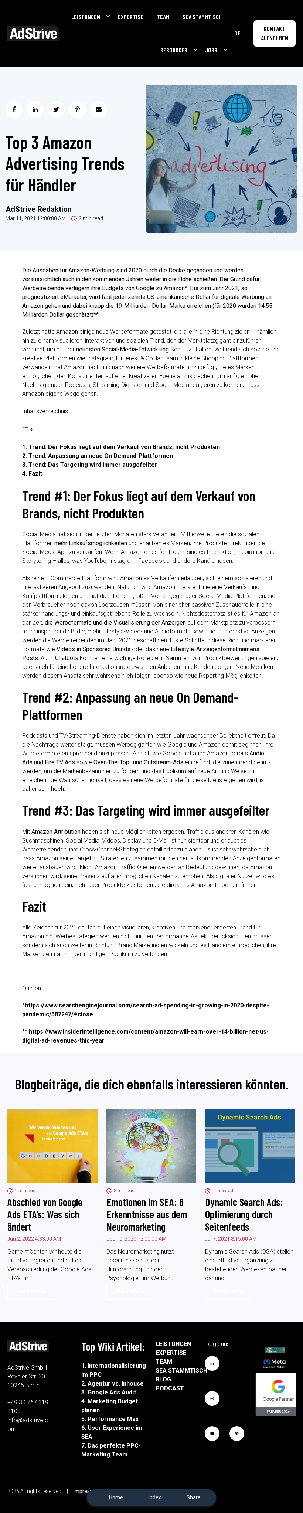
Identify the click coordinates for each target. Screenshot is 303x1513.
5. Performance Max (110, 1418)
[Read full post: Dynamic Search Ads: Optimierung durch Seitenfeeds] (250, 1146)
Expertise (130, 16)
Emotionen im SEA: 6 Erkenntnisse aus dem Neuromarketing (146, 1214)
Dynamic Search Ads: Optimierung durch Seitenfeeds (244, 1214)
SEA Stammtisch (202, 16)
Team (163, 16)
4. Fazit (32, 473)
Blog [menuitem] (163, 1379)
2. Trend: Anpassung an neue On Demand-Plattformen (97, 455)
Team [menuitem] (164, 1361)
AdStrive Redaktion (39, 209)
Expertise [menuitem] (171, 1352)
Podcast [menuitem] (170, 1388)
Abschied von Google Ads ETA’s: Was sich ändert (44, 1214)
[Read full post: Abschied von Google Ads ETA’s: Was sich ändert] (52, 1146)
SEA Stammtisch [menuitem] (181, 1370)
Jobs (211, 50)
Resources (173, 50)
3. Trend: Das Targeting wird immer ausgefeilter (89, 464)
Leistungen (85, 16)
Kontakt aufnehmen (274, 33)
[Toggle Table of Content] (27, 429)
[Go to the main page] (33, 33)
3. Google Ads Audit (108, 1392)
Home (116, 1497)
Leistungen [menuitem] (173, 1343)
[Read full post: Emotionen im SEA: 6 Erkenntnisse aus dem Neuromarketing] (151, 1146)
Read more (30, 1291)
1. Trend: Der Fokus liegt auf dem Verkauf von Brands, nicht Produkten (121, 446)
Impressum (87, 1491)
